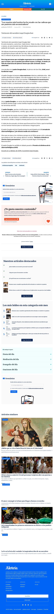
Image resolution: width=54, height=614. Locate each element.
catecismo (5, 419)
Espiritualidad (8, 586)
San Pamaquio (32, 6)
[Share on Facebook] (41, 37)
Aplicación (22, 586)
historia (4, 508)
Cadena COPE (17, 27)
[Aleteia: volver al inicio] (27, 3)
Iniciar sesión (27, 600)
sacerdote (5, 534)
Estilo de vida (8, 588)
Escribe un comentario (27, 247)
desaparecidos (6, 458)
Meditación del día (11, 359)
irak (16, 165)
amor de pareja (6, 484)
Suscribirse (27, 596)
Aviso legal (33, 609)
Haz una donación (17, 609)
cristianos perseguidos (7, 165)
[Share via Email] (49, 37)
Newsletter (22, 584)
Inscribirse (6, 198)
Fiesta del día (8, 354)
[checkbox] (3, 195)
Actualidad (3, 16)
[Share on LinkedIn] (44, 37)
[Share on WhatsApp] (52, 37)
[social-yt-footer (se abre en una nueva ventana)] (23, 605)
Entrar (31, 241)
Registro (11, 9)
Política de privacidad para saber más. (28, 195)
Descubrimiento (9, 590)
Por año (36, 584)
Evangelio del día (10, 364)
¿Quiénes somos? (26, 609)
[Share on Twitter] (47, 37)
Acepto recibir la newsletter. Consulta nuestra (20, 195)
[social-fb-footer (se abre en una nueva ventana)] (25, 605)
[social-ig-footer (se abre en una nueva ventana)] (31, 605)
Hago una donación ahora (10, 219)
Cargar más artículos (27, 296)
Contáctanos (40, 609)
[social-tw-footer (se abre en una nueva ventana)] (28, 605)
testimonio (21, 165)
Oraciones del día (10, 370)
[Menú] (9, 4)
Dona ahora (26, 9)
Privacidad (46, 609)
